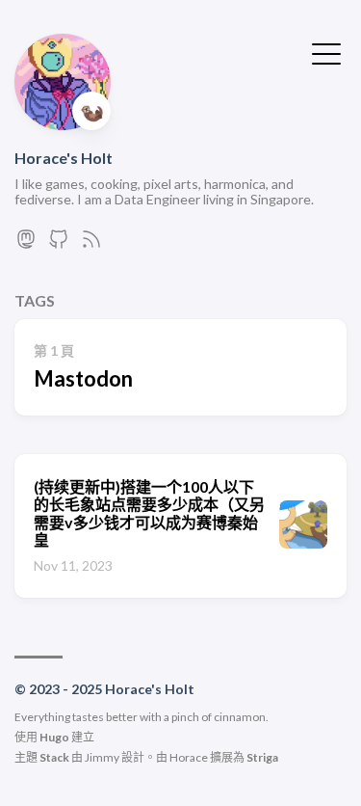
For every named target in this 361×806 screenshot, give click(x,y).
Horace (188, 757)
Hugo (54, 737)
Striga (262, 757)
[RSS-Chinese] (91, 244)
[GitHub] (58, 244)
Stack (54, 757)
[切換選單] (326, 52)
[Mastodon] (26, 244)
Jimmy (102, 757)
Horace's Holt (63, 157)
